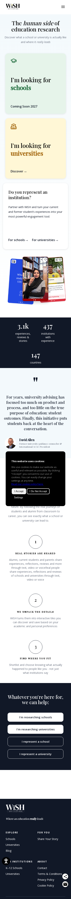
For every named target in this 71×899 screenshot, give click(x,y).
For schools (17, 240)
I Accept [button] (18, 491)
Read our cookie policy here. (27, 484)
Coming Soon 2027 (24, 106)
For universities (44, 240)
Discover (17, 171)
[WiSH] (11, 7)
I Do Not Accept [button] (38, 491)
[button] (35, 148)
